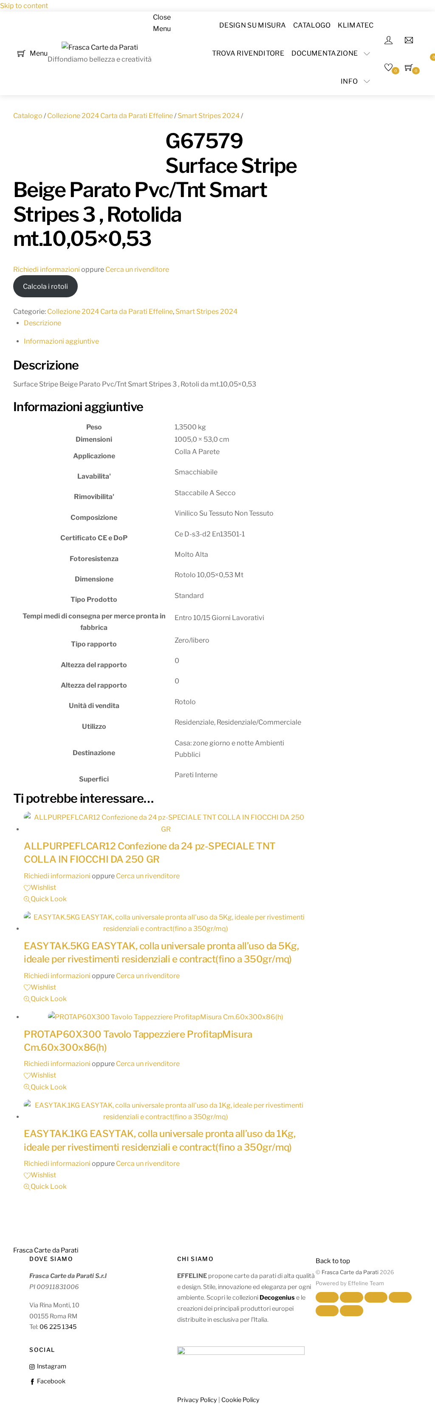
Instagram (51, 1366)
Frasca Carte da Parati (350, 1272)
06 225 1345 (58, 1327)
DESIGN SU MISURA (252, 25)
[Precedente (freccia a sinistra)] (327, 1310)
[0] (21, 53)
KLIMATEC (355, 25)
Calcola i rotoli (45, 286)
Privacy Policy (197, 1400)
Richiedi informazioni (46, 269)
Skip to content (24, 6)
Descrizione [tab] (42, 323)
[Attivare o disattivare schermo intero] (351, 1297)
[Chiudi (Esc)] (400, 1297)
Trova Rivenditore (248, 53)
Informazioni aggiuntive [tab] (61, 341)
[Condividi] (375, 1297)
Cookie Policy (240, 1400)
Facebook (50, 1381)
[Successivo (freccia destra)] (351, 1310)
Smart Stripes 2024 (209, 116)
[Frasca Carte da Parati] (100, 47)
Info (349, 81)
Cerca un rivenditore (137, 269)
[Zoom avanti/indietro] (327, 1297)
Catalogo (312, 25)
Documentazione (324, 53)
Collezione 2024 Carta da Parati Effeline (110, 116)
